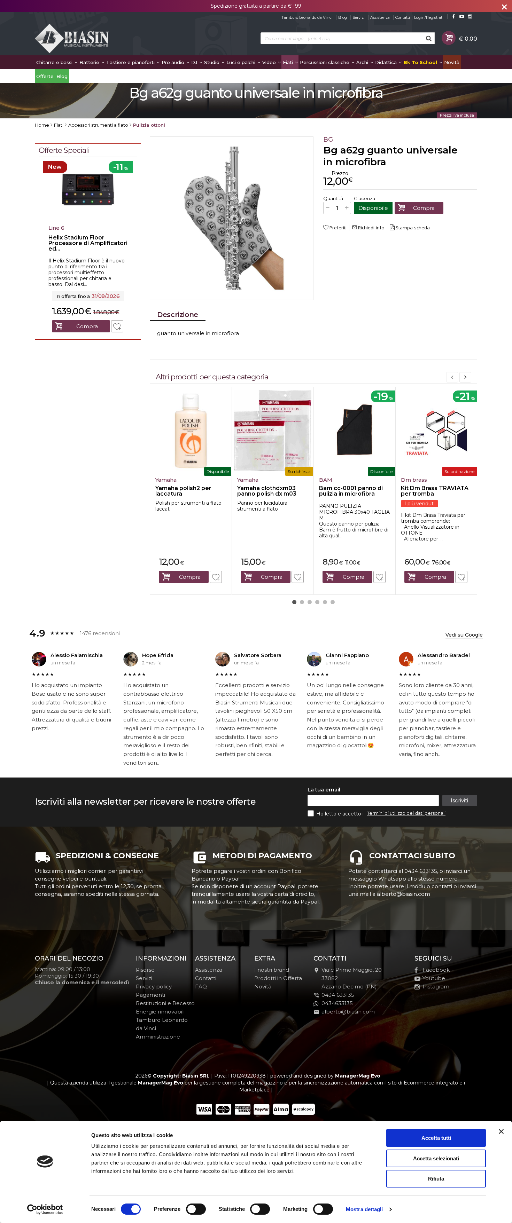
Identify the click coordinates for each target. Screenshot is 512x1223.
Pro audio (174, 62)
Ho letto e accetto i (340, 814)
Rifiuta (436, 1179)
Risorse (145, 969)
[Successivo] (465, 377)
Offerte (45, 76)
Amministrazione (158, 1036)
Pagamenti (150, 995)
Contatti (402, 17)
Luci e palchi (241, 62)
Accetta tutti (436, 1138)
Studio (212, 62)
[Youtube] (461, 16)
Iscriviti (459, 800)
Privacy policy (154, 986)
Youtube (433, 978)
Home (42, 125)
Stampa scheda (413, 227)
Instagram (435, 986)
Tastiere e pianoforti (131, 62)
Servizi (358, 17)
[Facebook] (453, 16)
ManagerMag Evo (357, 1076)
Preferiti (338, 227)
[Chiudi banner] (501, 1131)
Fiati (288, 62)
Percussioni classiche (325, 62)
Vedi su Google (464, 635)
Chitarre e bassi (55, 62)
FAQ (201, 986)
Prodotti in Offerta (278, 978)
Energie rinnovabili (160, 1011)
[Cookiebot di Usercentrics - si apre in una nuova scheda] (45, 1209)
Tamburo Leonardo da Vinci (307, 17)
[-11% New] (88, 219)
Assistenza (380, 17)
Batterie (90, 62)
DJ (195, 62)
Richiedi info (368, 227)
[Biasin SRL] (72, 39)
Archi (363, 62)
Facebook (436, 969)
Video (269, 62)
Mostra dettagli (364, 1209)
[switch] (196, 1209)
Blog (342, 17)
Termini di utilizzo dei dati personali (406, 813)
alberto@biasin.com (348, 1011)
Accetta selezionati (436, 1158)
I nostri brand (271, 969)
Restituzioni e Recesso (165, 1003)
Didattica (386, 62)
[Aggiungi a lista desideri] (216, 577)
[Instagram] (470, 16)
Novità (451, 62)
